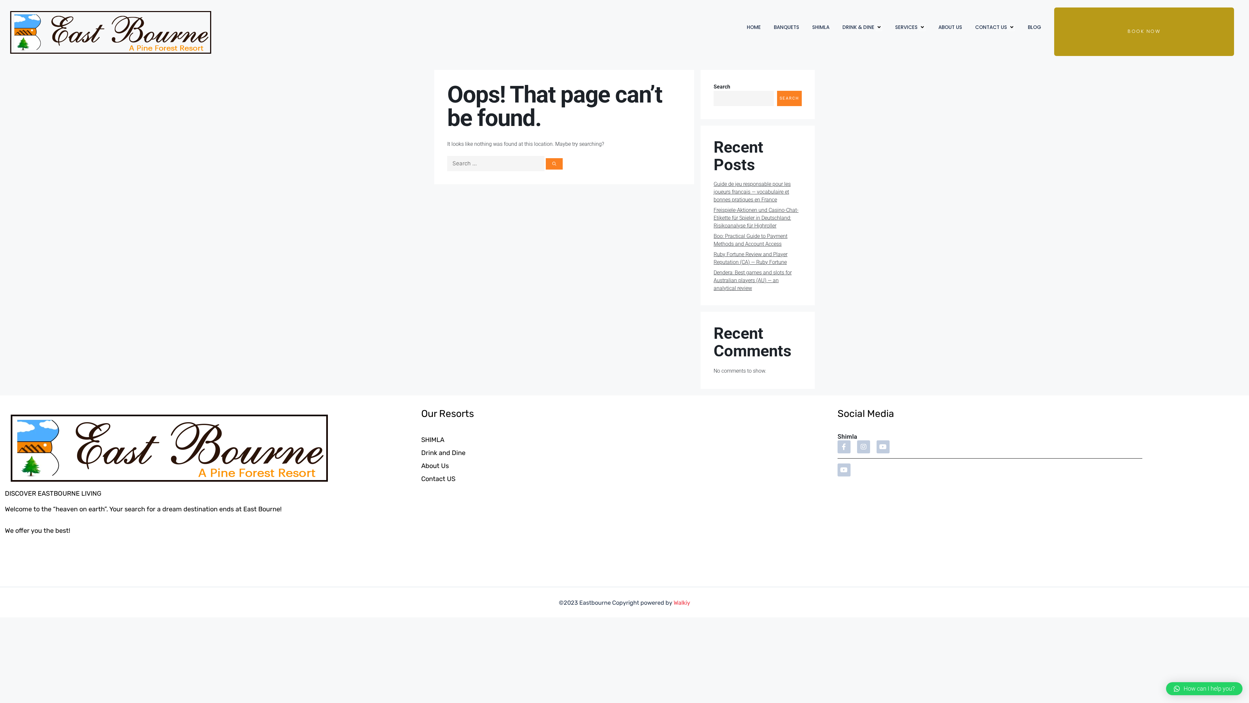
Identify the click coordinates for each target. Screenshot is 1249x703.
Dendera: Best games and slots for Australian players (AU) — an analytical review (753, 280)
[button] (1204, 688)
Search (722, 87)
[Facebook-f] (844, 446)
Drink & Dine (858, 27)
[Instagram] (863, 446)
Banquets (786, 27)
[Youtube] (883, 446)
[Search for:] (496, 163)
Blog (1034, 27)
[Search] (554, 164)
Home (754, 27)
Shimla (820, 27)
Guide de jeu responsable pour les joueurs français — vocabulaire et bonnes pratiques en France (752, 192)
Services (906, 27)
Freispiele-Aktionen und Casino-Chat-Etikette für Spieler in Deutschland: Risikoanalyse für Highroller (756, 218)
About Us (950, 27)
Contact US (991, 27)
